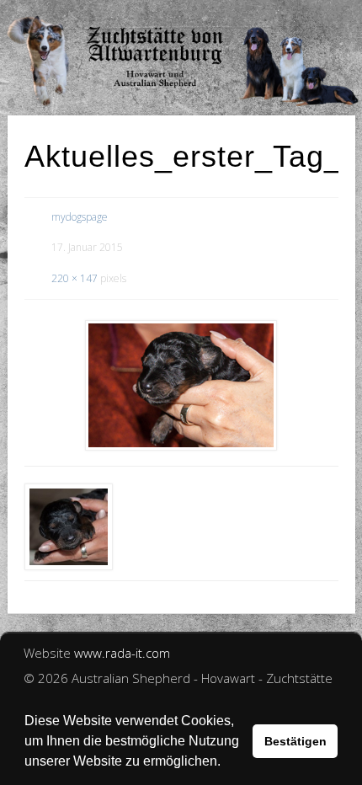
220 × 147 (74, 278)
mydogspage (79, 217)
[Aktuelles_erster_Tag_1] (181, 385)
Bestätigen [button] (295, 741)
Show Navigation (294, 16)
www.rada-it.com (122, 652)
